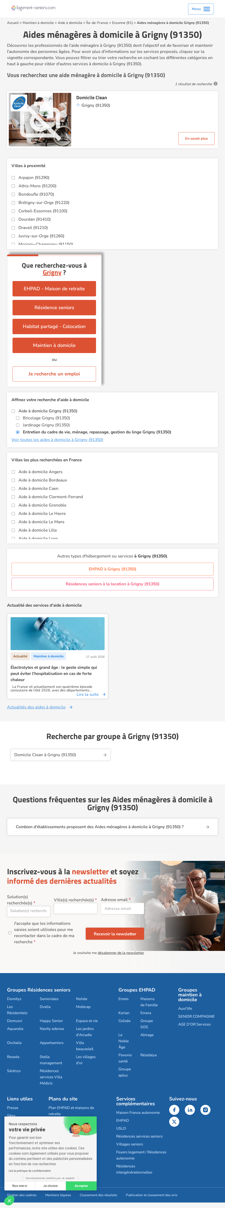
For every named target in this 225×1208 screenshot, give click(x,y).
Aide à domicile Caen (38, 488)
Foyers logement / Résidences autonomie (141, 1155)
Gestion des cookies (21, 1195)
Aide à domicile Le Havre (42, 513)
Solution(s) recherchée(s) (19, 900)
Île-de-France (97, 22)
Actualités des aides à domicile (36, 707)
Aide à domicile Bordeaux (42, 480)
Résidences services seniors (139, 1136)
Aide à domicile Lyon (38, 538)
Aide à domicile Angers (40, 472)
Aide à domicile (70, 22)
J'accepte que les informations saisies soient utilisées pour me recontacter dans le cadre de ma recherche (44, 933)
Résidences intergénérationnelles (134, 1169)
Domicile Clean (91, 97)
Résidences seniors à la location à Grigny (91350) (113, 584)
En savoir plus (196, 138)
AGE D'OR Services (194, 1024)
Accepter (81, 1186)
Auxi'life (185, 1008)
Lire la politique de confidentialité (30, 1170)
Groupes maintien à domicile (190, 995)
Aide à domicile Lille (37, 530)
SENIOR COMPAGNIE (196, 1016)
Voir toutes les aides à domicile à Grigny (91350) (57, 440)
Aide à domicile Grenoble (42, 505)
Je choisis (50, 1186)
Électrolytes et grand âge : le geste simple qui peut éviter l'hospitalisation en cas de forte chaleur (54, 674)
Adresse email (114, 900)
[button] (9, 1200)
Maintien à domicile (38, 22)
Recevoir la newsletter (115, 934)
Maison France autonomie (138, 1112)
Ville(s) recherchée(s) (74, 900)
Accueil (13, 22)
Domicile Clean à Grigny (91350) (45, 755)
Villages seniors (129, 1144)
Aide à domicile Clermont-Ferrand (50, 497)
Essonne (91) (122, 22)
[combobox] (28, 911)
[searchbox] (28, 911)
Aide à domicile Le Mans (41, 522)
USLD (121, 1128)
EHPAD (122, 1120)
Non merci (19, 1186)
